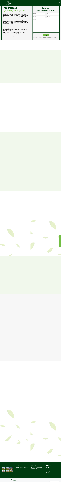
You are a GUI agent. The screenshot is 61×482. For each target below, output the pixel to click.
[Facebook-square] (48, 467)
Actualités (26, 467)
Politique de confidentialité (39, 479)
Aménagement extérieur (38, 468)
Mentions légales (27, 479)
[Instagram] (46, 467)
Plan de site (48, 479)
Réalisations (22, 467)
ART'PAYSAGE (20, 479)
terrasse (17, 21)
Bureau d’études (33, 468)
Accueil (17, 467)
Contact (18, 469)
